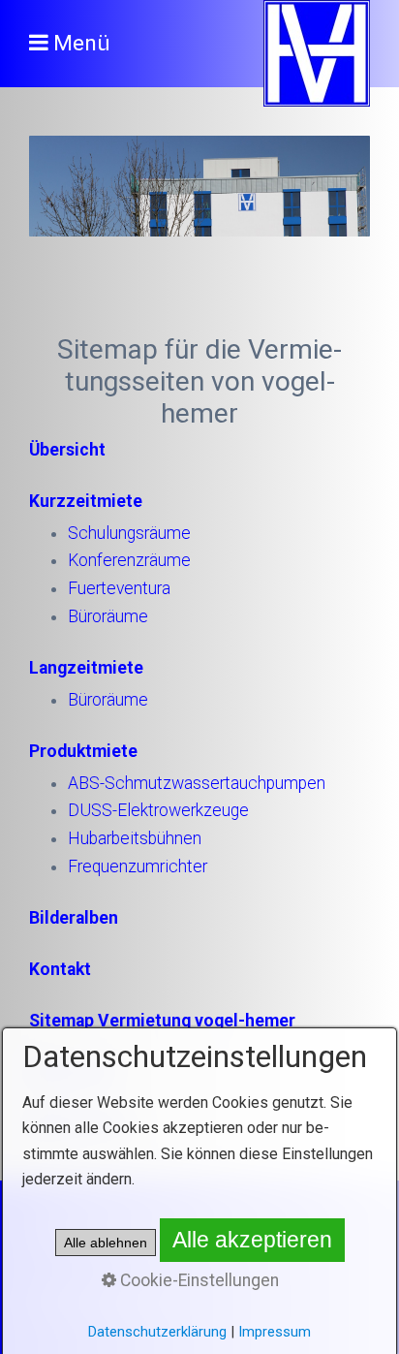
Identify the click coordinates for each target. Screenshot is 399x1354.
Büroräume (108, 616)
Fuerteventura (119, 588)
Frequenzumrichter (137, 866)
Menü (81, 43)
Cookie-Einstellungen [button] (197, 1280)
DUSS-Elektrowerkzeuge (158, 810)
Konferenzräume (129, 560)
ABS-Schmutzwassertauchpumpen (196, 783)
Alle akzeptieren (252, 1239)
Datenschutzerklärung (157, 1331)
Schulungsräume (129, 533)
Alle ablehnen (105, 1242)
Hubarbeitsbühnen (134, 838)
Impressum (274, 1331)
